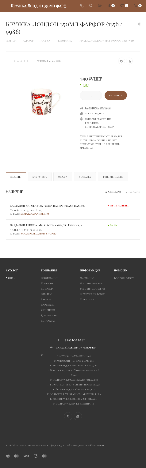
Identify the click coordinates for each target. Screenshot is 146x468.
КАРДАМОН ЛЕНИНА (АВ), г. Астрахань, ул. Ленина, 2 (46, 225)
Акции (11, 277)
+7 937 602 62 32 (74, 339)
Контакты (48, 320)
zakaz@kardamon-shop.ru (38, 233)
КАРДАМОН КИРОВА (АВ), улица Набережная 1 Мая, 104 (47, 205)
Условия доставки (92, 288)
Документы (49, 315)
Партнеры (48, 304)
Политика (87, 299)
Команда (47, 288)
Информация (90, 270)
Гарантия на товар (92, 293)
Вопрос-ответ (124, 277)
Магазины (87, 277)
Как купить (40, 176)
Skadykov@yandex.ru (35, 213)
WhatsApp (78, 416)
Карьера (46, 299)
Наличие (15, 176)
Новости (47, 283)
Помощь (120, 270)
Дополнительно (113, 176)
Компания (49, 270)
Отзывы (46, 293)
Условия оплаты (91, 283)
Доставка (85, 176)
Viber (68, 416)
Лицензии (48, 309)
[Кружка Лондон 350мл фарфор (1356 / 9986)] (44, 99)
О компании (49, 277)
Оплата (62, 176)
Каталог (12, 270)
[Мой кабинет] (100, 6)
